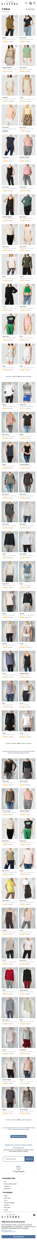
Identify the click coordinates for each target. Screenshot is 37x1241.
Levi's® (6, 1210)
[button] (26, 3)
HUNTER (6, 1205)
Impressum (7, 1186)
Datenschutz (7, 1188)
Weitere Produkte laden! (18, 1136)
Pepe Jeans (7, 1207)
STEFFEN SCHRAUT (9, 1203)
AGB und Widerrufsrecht (10, 1184)
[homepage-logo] (12, 3)
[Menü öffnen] (34, 3)
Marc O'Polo (7, 1198)
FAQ (5, 1181)
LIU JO (5, 1200)
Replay (6, 1195)
